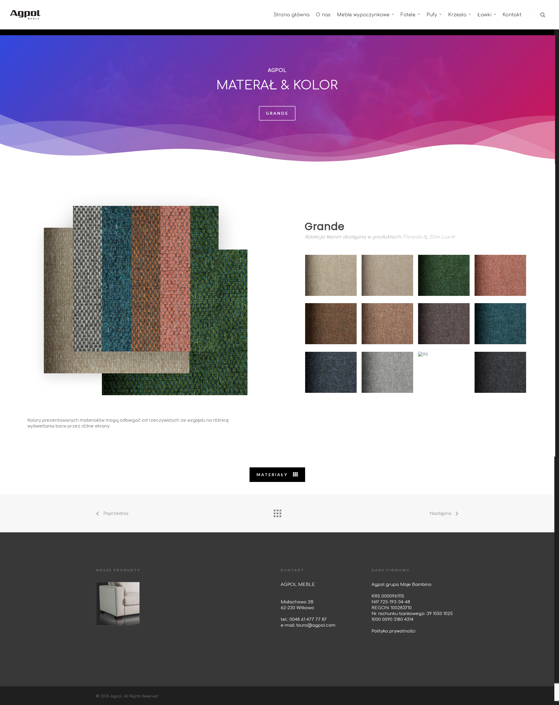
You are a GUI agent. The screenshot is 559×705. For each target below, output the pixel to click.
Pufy (432, 14)
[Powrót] (277, 512)
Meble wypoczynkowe (363, 14)
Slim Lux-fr (442, 237)
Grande (277, 113)
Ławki (484, 14)
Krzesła (457, 14)
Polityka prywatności (393, 631)
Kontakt (512, 14)
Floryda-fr (414, 237)
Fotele (408, 14)
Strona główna (291, 14)
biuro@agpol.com (315, 625)
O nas (323, 14)
